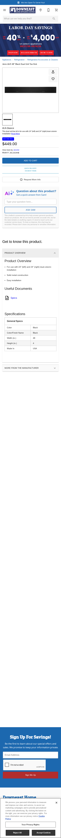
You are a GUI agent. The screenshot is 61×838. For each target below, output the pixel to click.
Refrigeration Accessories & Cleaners (42, 60)
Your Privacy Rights (30, 825)
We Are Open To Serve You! (33, 2)
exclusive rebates (29, 53)
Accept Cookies (44, 833)
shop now (13, 53)
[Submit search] (54, 18)
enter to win (46, 53)
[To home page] (22, 10)
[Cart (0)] (56, 10)
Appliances (6, 60)
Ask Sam (30, 210)
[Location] (40, 10)
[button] (4, 10)
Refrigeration (19, 60)
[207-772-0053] (48, 10)
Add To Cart (30, 160)
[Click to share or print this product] (53, 72)
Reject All (17, 833)
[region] (30, 818)
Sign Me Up (30, 775)
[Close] (56, 803)
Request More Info (32, 179)
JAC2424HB (14, 153)
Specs (14, 298)
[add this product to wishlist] (53, 78)
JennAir (16, 150)
